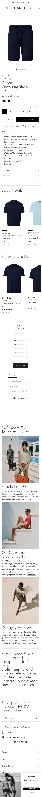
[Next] (36, 287)
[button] (20, 340)
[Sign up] (36, 718)
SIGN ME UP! (31, 788)
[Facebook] (14, 741)
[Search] (7, 8)
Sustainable (9, 732)
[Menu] (2, 8)
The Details (6, 170)
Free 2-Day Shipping (12, 126)
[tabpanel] (20, 400)
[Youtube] (22, 741)
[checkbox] (25, 391)
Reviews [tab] (12, 375)
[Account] (34, 8)
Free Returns (30, 126)
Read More (26, 499)
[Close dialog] (40, 774)
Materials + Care (8, 176)
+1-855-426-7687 (24, 2)
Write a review (20, 365)
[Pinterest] (26, 741)
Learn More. (31, 574)
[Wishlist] (30, 8)
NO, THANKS (31, 792)
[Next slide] (38, 2)
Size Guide (35, 107)
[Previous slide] (2, 2)
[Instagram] (18, 741)
